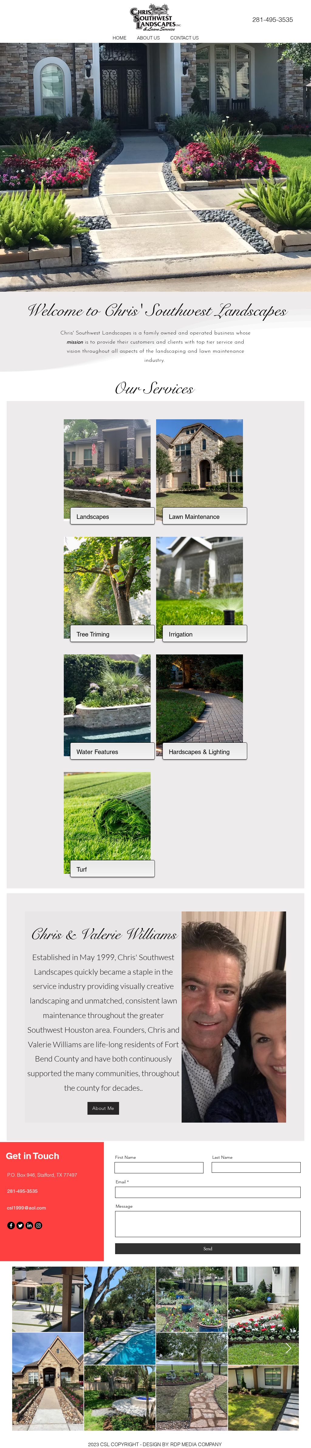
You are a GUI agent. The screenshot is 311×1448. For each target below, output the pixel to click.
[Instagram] (38, 1225)
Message (124, 1206)
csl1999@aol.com (26, 1208)
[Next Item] (288, 1348)
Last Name (222, 1157)
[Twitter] (20, 1225)
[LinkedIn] (29, 1225)
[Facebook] (11, 1225)
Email (121, 1182)
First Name (125, 1157)
